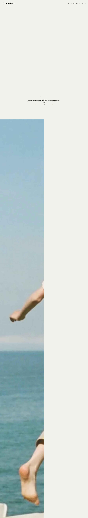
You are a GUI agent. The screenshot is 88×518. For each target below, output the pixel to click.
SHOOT (73, 3)
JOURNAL (76, 3)
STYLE (71, 3)
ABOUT (79, 3)
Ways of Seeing (54, 382)
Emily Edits (54, 381)
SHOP (68, 3)
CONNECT (82, 3)
